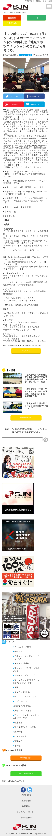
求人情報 (17, 731)
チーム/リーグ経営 (22, 647)
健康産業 (17, 722)
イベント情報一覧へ (26, 773)
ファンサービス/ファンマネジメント (26, 669)
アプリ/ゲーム (20, 701)
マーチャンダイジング (24, 675)
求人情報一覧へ (26, 417)
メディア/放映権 (21, 663)
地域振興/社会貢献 (22, 706)
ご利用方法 (12, 23)
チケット (17, 651)
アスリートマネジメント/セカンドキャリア (26, 716)
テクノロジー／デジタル (25, 696)
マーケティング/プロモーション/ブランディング (26, 681)
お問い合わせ (26, 817)
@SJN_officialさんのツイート (15, 781)
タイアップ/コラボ (22, 692)
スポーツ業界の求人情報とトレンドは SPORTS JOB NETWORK (26, 430)
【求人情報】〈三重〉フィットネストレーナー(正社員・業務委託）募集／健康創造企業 (36, 392)
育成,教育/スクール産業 (24, 727)
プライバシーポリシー (26, 812)
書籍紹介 (17, 741)
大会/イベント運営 (22, 710)
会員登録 (12, 17)
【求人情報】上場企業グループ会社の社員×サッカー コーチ (36, 405)
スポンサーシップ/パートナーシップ (26, 657)
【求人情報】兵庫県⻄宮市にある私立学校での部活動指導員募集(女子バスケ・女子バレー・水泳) (36, 378)
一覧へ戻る (26, 351)
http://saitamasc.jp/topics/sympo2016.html (22, 345)
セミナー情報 (25, 55)
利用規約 (26, 806)
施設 (15, 687)
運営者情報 (26, 800)
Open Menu (49, 6)
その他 (16, 745)
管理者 (46, 55)
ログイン (36, 17)
